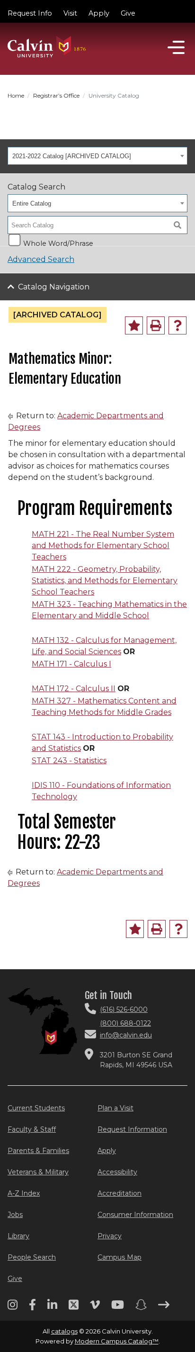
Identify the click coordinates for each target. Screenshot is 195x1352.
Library (18, 1236)
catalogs (64, 1331)
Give (128, 13)
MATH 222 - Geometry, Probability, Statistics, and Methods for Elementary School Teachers (104, 580)
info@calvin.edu (126, 1035)
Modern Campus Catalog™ (117, 1341)
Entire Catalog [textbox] (31, 203)
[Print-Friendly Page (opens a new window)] (156, 325)
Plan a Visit (115, 1108)
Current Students (36, 1108)
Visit (70, 13)
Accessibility (117, 1172)
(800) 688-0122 (125, 1023)
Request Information (132, 1129)
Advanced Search (41, 259)
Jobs (15, 1214)
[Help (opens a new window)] (177, 325)
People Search (32, 1257)
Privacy (110, 1236)
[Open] (176, 47)
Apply (99, 13)
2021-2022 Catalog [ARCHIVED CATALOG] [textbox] (71, 156)
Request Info (30, 13)
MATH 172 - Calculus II (73, 688)
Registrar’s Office (56, 95)
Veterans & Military (38, 1172)
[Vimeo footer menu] (95, 1308)
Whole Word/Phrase (58, 242)
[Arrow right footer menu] (163, 1308)
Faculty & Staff (32, 1129)
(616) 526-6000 (124, 1009)
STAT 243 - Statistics (69, 760)
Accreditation (120, 1193)
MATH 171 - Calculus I (71, 663)
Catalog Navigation (53, 286)
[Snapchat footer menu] (141, 1308)
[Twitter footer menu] (74, 1308)
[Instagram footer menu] (13, 1308)
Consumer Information (135, 1214)
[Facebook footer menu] (32, 1308)
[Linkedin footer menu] (52, 1308)
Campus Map (120, 1257)
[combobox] (97, 156)
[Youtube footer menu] (117, 1308)
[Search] (177, 225)
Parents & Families (38, 1150)
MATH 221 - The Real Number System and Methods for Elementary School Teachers (103, 545)
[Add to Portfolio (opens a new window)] (134, 325)
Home (16, 95)
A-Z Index (24, 1193)
